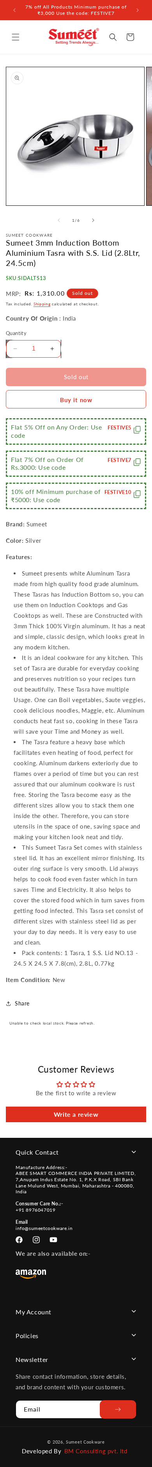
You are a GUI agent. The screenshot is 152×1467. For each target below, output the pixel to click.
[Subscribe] (118, 1409)
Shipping (42, 303)
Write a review (76, 1114)
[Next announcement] (137, 10)
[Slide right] (93, 220)
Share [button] (22, 1003)
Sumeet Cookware (85, 1441)
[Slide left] (58, 220)
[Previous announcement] (14, 10)
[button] (15, 37)
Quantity (16, 333)
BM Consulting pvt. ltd (95, 1451)
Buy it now (76, 399)
